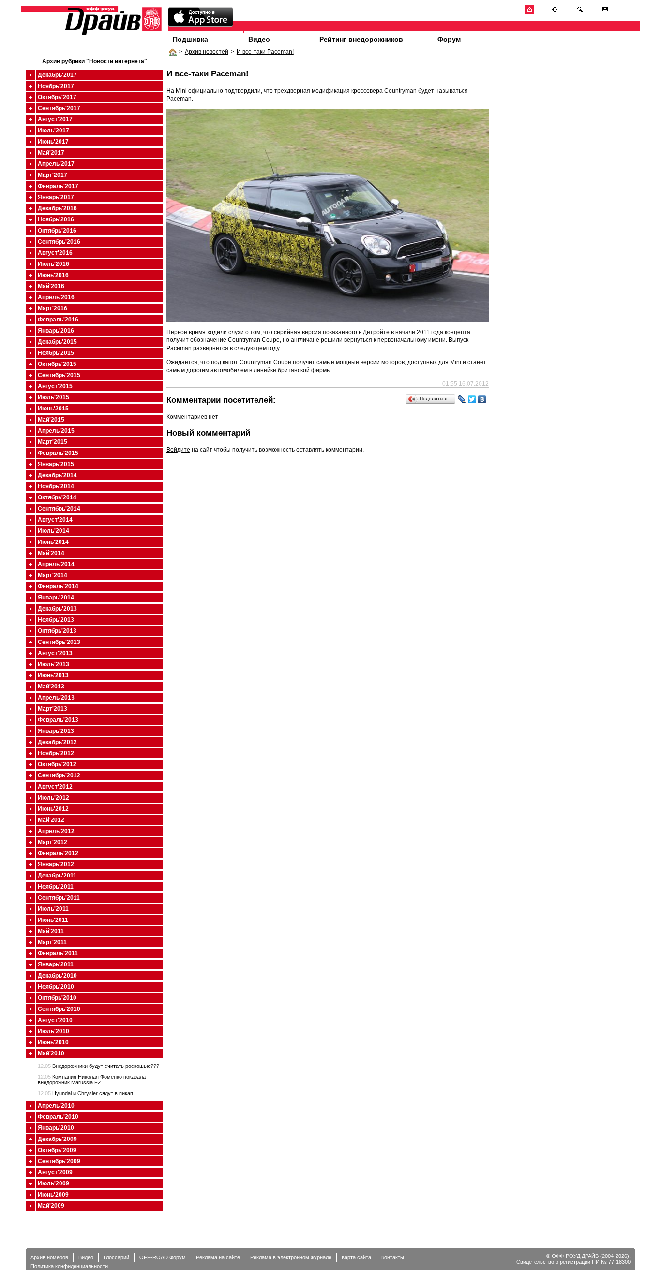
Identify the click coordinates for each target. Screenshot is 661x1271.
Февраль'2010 (58, 1116)
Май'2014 (51, 553)
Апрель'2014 (56, 564)
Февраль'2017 (58, 186)
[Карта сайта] (554, 12)
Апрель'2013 (56, 697)
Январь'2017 (56, 197)
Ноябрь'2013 (56, 619)
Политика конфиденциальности (69, 1266)
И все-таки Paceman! (265, 51)
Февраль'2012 (58, 853)
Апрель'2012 (56, 831)
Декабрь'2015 (57, 341)
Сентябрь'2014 (59, 508)
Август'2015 (55, 386)
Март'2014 (52, 575)
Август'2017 (55, 119)
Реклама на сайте (218, 1257)
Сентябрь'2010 (59, 1009)
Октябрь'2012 (57, 764)
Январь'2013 (56, 731)
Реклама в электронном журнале (290, 1257)
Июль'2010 (53, 1031)
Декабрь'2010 (57, 975)
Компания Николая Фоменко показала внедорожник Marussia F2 (92, 1079)
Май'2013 (51, 686)
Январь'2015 (56, 464)
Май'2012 (51, 820)
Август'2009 (55, 1172)
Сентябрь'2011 (59, 897)
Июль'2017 (53, 130)
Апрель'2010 (56, 1105)
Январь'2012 (56, 864)
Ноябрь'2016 (56, 219)
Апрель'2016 (56, 297)
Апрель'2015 (56, 430)
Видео (259, 39)
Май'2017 (51, 152)
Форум (449, 39)
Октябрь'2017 (57, 97)
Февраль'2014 (58, 586)
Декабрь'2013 (57, 608)
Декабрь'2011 (57, 875)
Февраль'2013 (58, 719)
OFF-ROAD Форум (162, 1257)
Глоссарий (116, 1257)
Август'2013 (55, 653)
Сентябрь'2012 (59, 775)
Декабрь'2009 (57, 1139)
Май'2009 (51, 1205)
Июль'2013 (53, 664)
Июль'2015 (53, 397)
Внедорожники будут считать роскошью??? (98, 1066)
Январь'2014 (56, 597)
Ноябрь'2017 (56, 86)
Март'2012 (52, 842)
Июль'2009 (53, 1183)
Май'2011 (51, 931)
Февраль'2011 (58, 953)
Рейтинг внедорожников (361, 39)
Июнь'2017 (53, 141)
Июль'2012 (53, 797)
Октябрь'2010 (57, 997)
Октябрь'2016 (57, 230)
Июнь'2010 (53, 1042)
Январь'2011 (56, 964)
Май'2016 (51, 286)
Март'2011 (52, 942)
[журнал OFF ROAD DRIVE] (112, 34)
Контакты (392, 1257)
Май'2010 (51, 1053)
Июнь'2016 (53, 275)
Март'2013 (52, 708)
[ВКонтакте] (482, 399)
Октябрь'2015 (57, 364)
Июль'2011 (53, 909)
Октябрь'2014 (57, 497)
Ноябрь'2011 (56, 886)
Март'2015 (52, 441)
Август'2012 (55, 786)
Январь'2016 (56, 330)
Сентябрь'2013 (59, 642)
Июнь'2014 (53, 542)
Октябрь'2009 (57, 1150)
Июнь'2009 (53, 1194)
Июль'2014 (53, 530)
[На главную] (529, 12)
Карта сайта (356, 1257)
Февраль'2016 (58, 319)
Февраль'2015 (58, 453)
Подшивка (190, 39)
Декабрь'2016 (57, 208)
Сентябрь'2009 (59, 1161)
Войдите (178, 449)
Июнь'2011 (53, 920)
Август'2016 (55, 252)
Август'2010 (55, 1020)
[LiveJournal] (462, 399)
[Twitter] (472, 399)
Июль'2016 (53, 264)
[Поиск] (580, 12)
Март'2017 (52, 175)
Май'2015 (51, 419)
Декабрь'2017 (57, 75)
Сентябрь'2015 (59, 375)
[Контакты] (605, 12)
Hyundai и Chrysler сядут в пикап (85, 1093)
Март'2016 (52, 308)
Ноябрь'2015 (56, 353)
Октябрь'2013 (57, 631)
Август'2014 (55, 519)
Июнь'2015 (53, 408)
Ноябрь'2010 (56, 986)
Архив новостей (206, 51)
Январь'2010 (56, 1128)
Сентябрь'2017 (59, 108)
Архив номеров (49, 1257)
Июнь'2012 (53, 808)
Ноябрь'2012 (56, 753)
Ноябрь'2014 (56, 486)
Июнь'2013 (53, 675)
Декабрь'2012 (57, 742)
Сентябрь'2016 (59, 241)
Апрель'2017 (56, 164)
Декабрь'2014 (57, 475)
